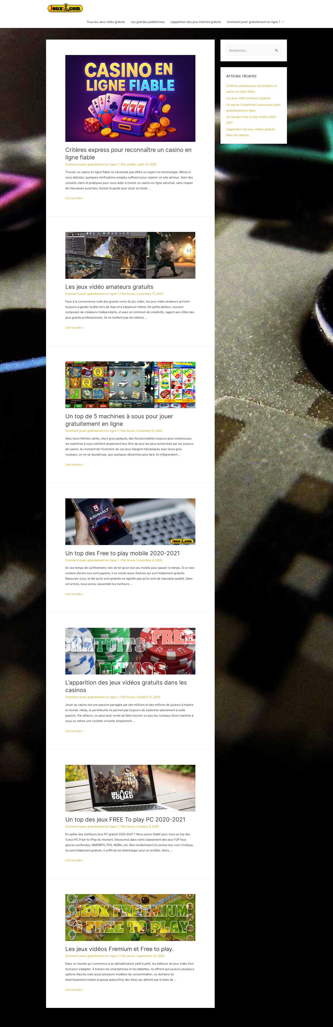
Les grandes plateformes (148, 22)
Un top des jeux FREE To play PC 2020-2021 (125, 819)
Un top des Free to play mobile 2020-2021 (122, 553)
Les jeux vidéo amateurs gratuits (109, 286)
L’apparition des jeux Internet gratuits (196, 22)
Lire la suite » (74, 198)
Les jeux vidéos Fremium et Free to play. (119, 948)
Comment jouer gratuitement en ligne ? (253, 22)
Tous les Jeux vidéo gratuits (106, 22)
